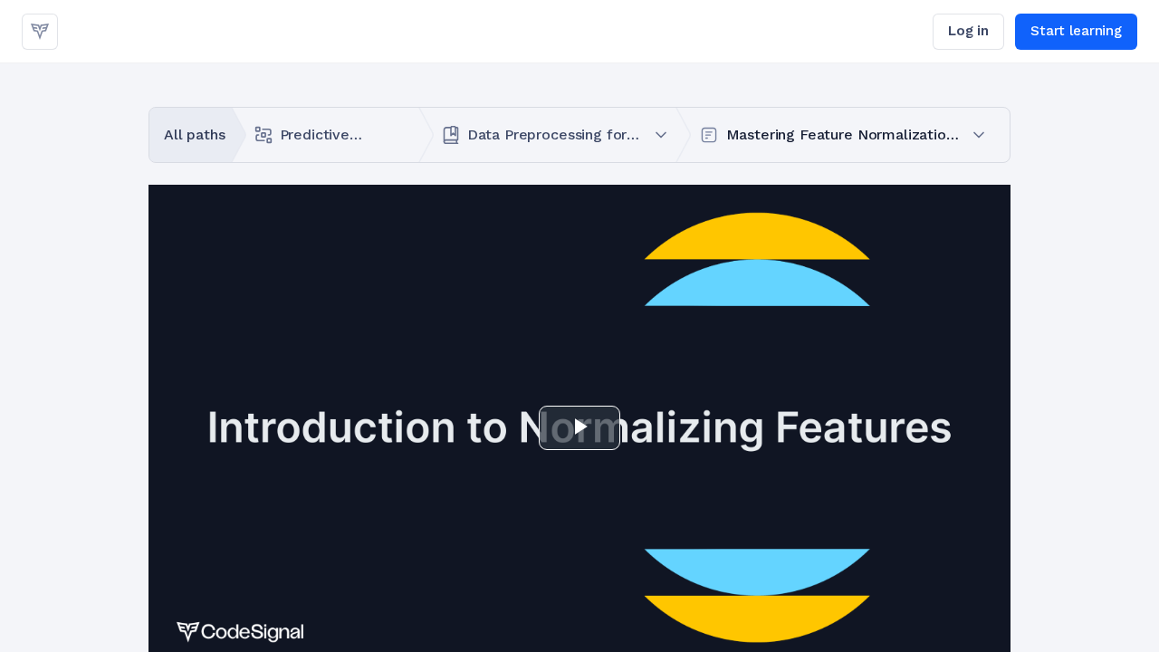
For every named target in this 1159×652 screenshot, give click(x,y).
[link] (40, 32)
